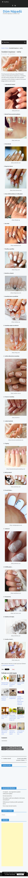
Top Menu (6, 2)
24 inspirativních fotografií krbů (12, 697)
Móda (15, 747)
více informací (12, 874)
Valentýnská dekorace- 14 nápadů (12, 732)
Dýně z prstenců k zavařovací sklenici (12, 684)
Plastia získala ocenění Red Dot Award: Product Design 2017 (12, 718)
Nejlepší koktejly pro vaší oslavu (4, 683)
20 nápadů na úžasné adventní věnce (20, 717)
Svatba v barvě (7, 758)
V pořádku (20, 874)
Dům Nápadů (12, 11)
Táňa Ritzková (12, 54)
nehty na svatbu (10, 749)
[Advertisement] (14, 29)
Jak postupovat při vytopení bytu (20, 732)
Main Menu (6, 42)
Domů (2, 48)
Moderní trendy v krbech (20, 683)
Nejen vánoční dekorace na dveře (4, 732)
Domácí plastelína (7, 796)
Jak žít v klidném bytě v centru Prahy (4, 717)
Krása (6, 48)
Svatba (19, 747)
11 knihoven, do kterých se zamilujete (4, 698)
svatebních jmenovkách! (8, 665)
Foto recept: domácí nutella (9, 806)
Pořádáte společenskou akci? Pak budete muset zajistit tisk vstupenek (20, 700)
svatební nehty (19, 749)
